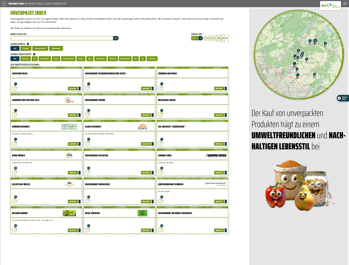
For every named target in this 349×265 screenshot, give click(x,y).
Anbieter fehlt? (344, 98)
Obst (135, 58)
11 (88, 168)
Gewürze (81, 58)
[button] (297, 76)
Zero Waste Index (16, 3)
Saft (142, 58)
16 (15, 225)
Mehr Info (73, 88)
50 (226, 38)
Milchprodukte (125, 58)
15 (162, 197)
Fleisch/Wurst (44, 58)
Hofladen (26, 48)
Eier (35, 58)
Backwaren (25, 58)
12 (162, 168)
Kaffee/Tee (112, 58)
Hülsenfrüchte (100, 58)
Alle (15, 48)
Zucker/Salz (152, 58)
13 (15, 197)
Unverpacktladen (40, 48)
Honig (90, 58)
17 (88, 225)
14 (88, 197)
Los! (116, 38)
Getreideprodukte (68, 58)
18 (162, 225)
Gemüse (56, 58)
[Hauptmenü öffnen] (345, 3)
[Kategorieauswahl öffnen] (4, 3)
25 (222, 38)
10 (219, 38)
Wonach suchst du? (18, 34)
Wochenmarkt (56, 48)
